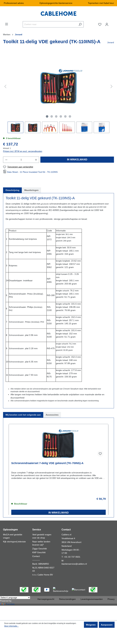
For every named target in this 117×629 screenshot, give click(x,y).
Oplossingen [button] (10, 529)
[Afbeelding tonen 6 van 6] (70, 116)
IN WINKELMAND (77, 159)
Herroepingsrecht (45, 599)
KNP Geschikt (39, 552)
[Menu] (6, 24)
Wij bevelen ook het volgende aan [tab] (23, 415)
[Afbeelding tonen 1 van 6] (47, 116)
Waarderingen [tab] (31, 190)
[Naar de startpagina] (58, 14)
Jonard (110, 42)
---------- (36, 560)
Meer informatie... (11, 626)
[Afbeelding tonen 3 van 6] (56, 116)
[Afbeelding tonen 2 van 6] (51, 116)
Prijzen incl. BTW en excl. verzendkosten (22, 151)
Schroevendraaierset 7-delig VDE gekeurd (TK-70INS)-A (47, 463)
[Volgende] (111, 86)
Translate (10, 604)
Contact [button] (66, 529)
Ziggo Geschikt (39, 548)
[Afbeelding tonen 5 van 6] (65, 116)
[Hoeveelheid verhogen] (36, 160)
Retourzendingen (67, 599)
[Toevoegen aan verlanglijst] (100, 454)
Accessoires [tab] (52, 415)
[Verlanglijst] (99, 24)
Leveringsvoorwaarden (92, 599)
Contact (36, 556)
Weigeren (91, 625)
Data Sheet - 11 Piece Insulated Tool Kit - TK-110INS (32, 172)
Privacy (111, 599)
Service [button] (36, 529)
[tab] (12, 190)
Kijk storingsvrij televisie (14, 541)
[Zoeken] (80, 24)
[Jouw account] (106, 24)
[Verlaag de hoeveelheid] (6, 160)
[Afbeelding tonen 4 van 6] (61, 116)
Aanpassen (107, 625)
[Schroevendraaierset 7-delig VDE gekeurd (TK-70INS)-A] (58, 444)
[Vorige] (5, 86)
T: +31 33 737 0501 (71, 557)
